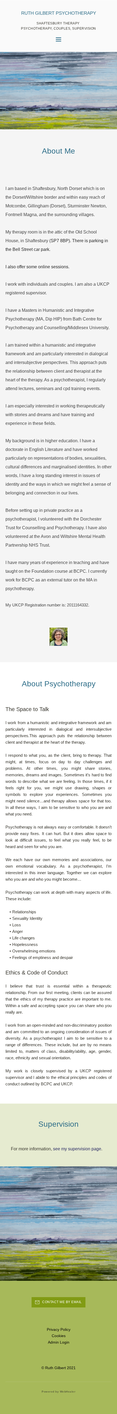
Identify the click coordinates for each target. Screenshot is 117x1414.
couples (65, 284)
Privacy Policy (58, 1329)
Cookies (59, 1336)
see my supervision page (77, 1149)
